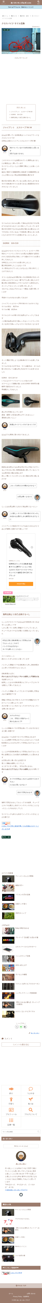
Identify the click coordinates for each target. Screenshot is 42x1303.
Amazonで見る (21, 584)
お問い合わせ (31, 1293)
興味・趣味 (7, 837)
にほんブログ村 (15, 1273)
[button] (25, 1027)
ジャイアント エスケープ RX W (21, 111)
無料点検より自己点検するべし (21, 117)
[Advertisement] (21, 80)
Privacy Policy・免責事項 (21, 1296)
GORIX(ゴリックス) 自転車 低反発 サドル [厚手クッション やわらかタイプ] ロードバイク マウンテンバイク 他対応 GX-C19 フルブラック (21, 569)
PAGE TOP (21, 1286)
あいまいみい (21, 1164)
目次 (18, 107)
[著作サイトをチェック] (21, 1194)
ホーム (11, 1293)
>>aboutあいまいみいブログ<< (16, 1190)
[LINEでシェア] (21, 1027)
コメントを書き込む (21, 1044)
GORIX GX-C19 (16, 114)
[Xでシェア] (17, 1027)
